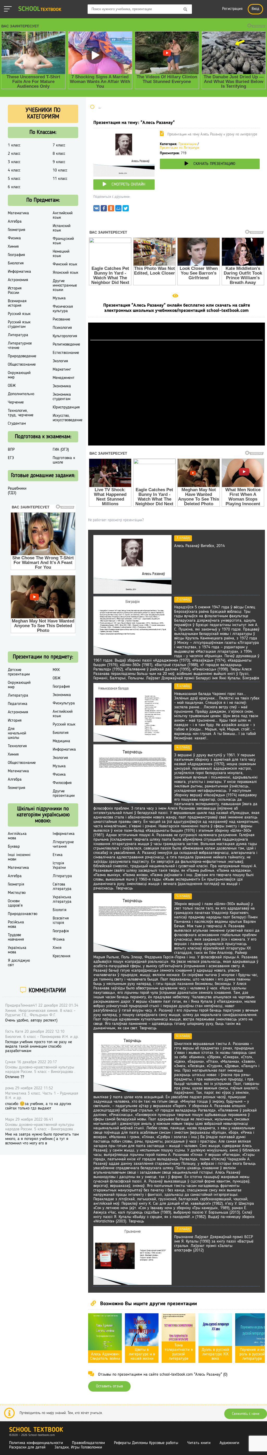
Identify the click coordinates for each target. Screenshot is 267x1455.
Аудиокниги (229, 1443)
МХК (56, 670)
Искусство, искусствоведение (67, 418)
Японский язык (65, 273)
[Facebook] (104, 209)
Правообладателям (88, 1443)
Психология (62, 328)
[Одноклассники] (111, 209)
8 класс (59, 154)
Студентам (17, 423)
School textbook (36, 1430)
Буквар (14, 847)
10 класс (60, 170)
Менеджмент (64, 378)
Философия (62, 783)
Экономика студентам (62, 397)
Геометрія (16, 884)
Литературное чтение (20, 345)
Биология (16, 263)
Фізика (59, 939)
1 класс (14, 145)
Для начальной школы (17, 733)
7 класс (59, 145)
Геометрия (16, 230)
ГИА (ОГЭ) (61, 450)
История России (15, 290)
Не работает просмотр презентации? (116, 520)
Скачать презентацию (214, 164)
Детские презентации (19, 672)
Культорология (65, 336)
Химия (13, 247)
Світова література (62, 886)
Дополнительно (21, 394)
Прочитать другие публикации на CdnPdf (176, 443)
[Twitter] (126, 209)
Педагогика (17, 704)
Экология (60, 361)
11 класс (60, 179)
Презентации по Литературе (179, 148)
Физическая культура (63, 309)
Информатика (19, 272)
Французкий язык (63, 241)
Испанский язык (61, 228)
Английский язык (62, 215)
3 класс (14, 162)
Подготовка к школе (64, 460)
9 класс (59, 162)
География (16, 255)
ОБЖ (12, 386)
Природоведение (22, 356)
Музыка (59, 298)
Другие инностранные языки (65, 285)
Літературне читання (63, 844)
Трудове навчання (16, 937)
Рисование (61, 319)
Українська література (62, 899)
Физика (14, 238)
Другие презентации (64, 793)
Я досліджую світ (19, 963)
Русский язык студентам (19, 324)
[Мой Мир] (118, 209)
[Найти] (185, 9)
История (15, 720)
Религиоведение (66, 344)
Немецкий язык (61, 254)
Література (62, 876)
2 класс (14, 154)
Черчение (16, 402)
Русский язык (19, 314)
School (39, 9)
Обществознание (22, 365)
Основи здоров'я (15, 903)
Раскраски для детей (27, 1447)
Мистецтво (17, 893)
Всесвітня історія (61, 920)
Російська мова (16, 924)
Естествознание (66, 353)
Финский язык (65, 264)
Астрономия (18, 280)
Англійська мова (17, 836)
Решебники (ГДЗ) (17, 490)
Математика (18, 213)
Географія (61, 931)
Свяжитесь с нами (245, 1414)
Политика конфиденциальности (36, 1443)
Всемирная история (17, 303)
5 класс (14, 179)
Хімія (57, 948)
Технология (17, 746)
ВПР (11, 450)
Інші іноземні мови (19, 857)
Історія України (59, 865)
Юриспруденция (66, 407)
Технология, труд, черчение (20, 413)
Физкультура (64, 703)
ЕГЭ (11, 458)
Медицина (61, 741)
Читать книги (198, 1443)
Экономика (62, 386)
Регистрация (232, 9)
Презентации (187, 144)
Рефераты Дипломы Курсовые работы (146, 1443)
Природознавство (22, 914)
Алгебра (15, 221)
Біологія (59, 910)
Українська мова (17, 950)
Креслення (61, 956)
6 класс (14, 187)
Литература (18, 335)
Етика (58, 855)
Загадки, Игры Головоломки (78, 1447)
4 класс (14, 170)
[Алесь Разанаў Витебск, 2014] (132, 593)
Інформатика (64, 834)
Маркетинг (62, 369)
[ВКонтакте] (96, 209)
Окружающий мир (19, 375)
